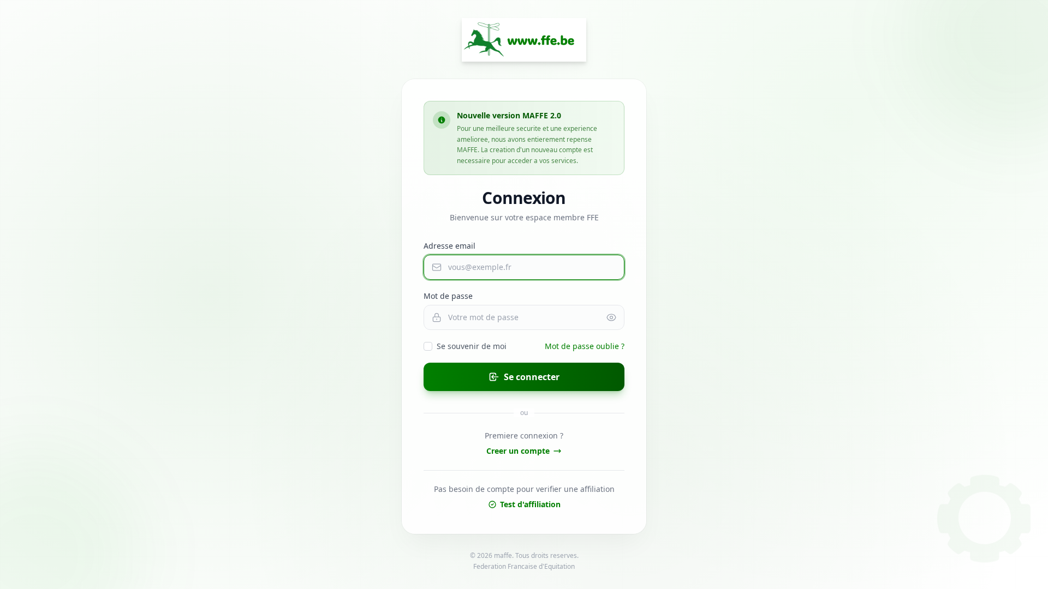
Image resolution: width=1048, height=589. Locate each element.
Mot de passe (448, 296)
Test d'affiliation (530, 504)
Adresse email (449, 246)
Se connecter (531, 377)
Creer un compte (518, 451)
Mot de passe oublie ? (584, 346)
